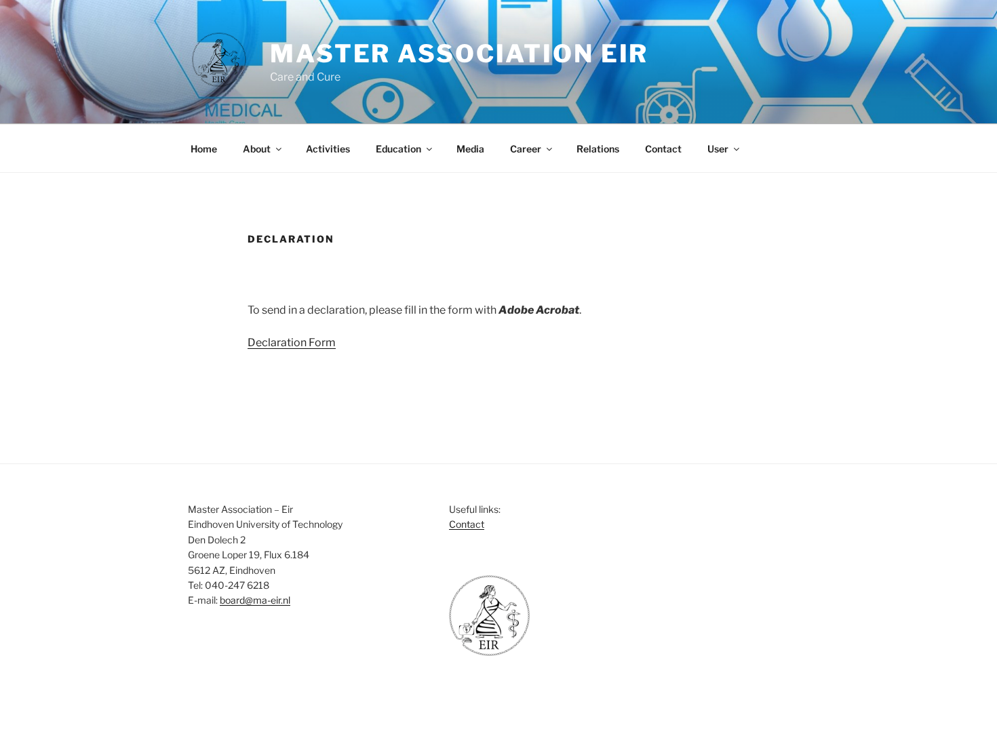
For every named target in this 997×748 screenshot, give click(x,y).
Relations (597, 148)
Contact (663, 148)
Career (525, 148)
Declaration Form (292, 342)
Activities (328, 148)
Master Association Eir (459, 53)
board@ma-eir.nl (255, 600)
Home (204, 148)
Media (470, 148)
